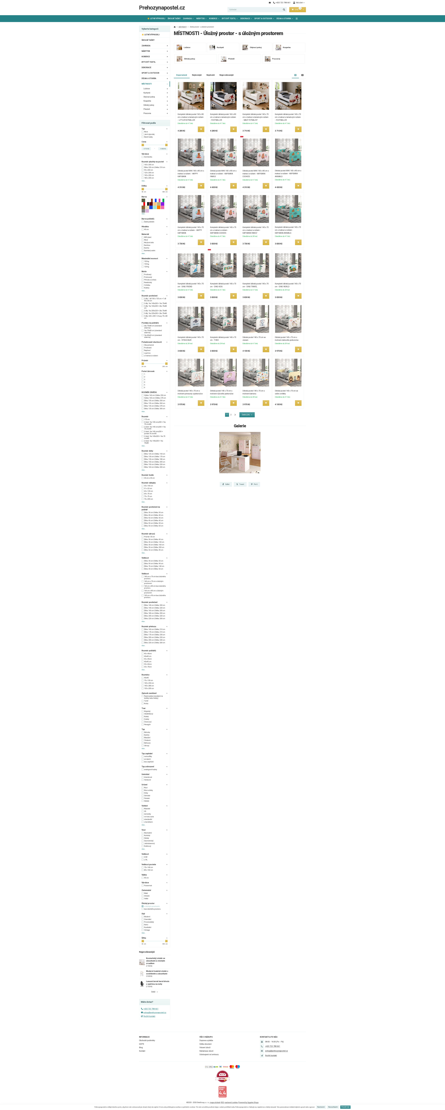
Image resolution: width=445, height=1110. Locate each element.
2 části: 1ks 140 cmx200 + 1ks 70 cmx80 (155, 423)
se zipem (147, 759)
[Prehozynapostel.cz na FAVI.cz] (222, 1076)
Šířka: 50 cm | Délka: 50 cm (153, 523)
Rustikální (147, 927)
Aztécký (147, 835)
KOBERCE (213, 18)
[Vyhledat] (284, 9)
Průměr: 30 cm (149, 537)
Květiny (146, 288)
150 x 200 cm (149, 688)
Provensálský (149, 922)
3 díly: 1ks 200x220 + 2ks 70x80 (155, 311)
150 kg (146, 264)
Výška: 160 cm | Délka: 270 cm (155, 398)
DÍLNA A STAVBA (284, 18)
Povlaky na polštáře (150, 323)
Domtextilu (148, 157)
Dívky (146, 793)
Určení (144, 785)
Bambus (147, 245)
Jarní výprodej (149, 134)
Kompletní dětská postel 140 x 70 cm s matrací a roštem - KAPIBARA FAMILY (256, 230)
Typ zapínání (147, 753)
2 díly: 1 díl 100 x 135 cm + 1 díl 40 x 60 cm (155, 300)
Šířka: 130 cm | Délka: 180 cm (154, 459)
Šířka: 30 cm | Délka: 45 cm (153, 539)
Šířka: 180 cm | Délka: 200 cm (154, 613)
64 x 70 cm (148, 494)
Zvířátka (147, 285)
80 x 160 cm (148, 870)
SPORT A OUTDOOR (263, 18)
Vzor (144, 830)
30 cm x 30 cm (149, 478)
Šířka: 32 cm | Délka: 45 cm (153, 550)
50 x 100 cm (148, 486)
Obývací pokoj (149, 97)
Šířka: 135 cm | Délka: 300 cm (154, 409)
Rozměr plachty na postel (153, 162)
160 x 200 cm (149, 165)
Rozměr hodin (148, 475)
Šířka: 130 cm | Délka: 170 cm (154, 456)
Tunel (146, 701)
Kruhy (146, 703)
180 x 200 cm (149, 178)
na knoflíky (148, 756)
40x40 (146, 678)
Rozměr (145, 416)
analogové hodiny (150, 769)
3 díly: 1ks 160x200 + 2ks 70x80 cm (155, 307)
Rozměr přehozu (149, 626)
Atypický (147, 711)
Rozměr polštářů (149, 651)
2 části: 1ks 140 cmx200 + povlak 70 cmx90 (153, 432)
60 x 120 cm (148, 491)
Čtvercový (147, 722)
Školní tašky (148, 137)
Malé (146, 893)
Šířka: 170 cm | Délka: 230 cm (154, 635)
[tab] (295, 75)
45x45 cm (147, 662)
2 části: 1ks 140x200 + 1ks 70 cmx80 (154, 437)
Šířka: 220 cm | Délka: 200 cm (154, 618)
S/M (145, 857)
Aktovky (147, 732)
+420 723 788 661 (150, 1009)
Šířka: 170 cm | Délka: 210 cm (154, 632)
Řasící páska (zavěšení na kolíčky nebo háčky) (153, 697)
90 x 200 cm (148, 170)
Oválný (146, 719)
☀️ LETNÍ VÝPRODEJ (156, 18)
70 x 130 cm (148, 680)
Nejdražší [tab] (211, 75)
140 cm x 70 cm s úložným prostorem (153, 582)
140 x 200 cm (149, 175)
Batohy (146, 735)
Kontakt (142, 1051)
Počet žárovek (148, 371)
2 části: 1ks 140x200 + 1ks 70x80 (153, 442)
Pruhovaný (148, 277)
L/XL (146, 860)
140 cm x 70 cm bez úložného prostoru (155, 578)
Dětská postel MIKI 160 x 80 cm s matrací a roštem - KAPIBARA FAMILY (223, 174)
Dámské (147, 796)
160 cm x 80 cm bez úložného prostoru (155, 587)
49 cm (146, 229)
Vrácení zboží (204, 1047)
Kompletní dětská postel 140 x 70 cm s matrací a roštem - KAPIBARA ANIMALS (288, 230)
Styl (143, 914)
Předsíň (146, 109)
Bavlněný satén (149, 250)
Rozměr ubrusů (148, 534)
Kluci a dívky (148, 790)
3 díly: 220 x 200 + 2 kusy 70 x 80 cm (155, 317)
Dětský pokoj (148, 105)
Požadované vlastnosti (152, 342)
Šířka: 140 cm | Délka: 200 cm (154, 605)
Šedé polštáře (149, 222)
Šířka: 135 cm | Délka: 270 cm (154, 406)
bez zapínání (149, 762)
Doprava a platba (206, 1040)
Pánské (147, 798)
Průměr (145, 360)
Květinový (147, 846)
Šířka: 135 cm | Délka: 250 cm (154, 401)
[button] (303, 9)
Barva (144, 197)
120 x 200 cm (149, 173)
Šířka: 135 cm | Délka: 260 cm (154, 403)
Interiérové (148, 777)
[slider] (143, 145)
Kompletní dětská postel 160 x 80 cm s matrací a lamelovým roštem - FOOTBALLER (223, 117)
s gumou (147, 353)
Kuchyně (146, 93)
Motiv (144, 271)
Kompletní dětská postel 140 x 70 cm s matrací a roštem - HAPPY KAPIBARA (191, 230)
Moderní (147, 917)
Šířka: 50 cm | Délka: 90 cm (153, 563)
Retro (146, 925)
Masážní (147, 738)
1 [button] (227, 415)
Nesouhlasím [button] (333, 1107)
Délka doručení (205, 1044)
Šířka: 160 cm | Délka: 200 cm (154, 467)
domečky (147, 814)
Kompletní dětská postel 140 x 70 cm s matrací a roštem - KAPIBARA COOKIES (223, 230)
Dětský (146, 838)
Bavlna (146, 248)
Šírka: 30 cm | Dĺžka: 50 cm (153, 569)
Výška (144, 875)
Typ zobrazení (148, 766)
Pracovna (147, 113)
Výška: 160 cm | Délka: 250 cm (155, 395)
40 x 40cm (148, 654)
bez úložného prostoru (152, 909)
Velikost (145, 558)
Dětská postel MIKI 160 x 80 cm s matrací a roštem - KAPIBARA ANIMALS (288, 174)
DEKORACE (245, 18)
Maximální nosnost (150, 258)
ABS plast (147, 237)
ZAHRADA (187, 18)
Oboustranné (149, 345)
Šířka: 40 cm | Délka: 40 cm (153, 515)
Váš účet (299, 3)
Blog (141, 1047)
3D (145, 811)
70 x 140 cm (148, 867)
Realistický (148, 282)
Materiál (145, 234)
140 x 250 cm (149, 683)
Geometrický (148, 841)
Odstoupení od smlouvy (209, 1054)
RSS (222, 1102)
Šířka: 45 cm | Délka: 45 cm (153, 520)
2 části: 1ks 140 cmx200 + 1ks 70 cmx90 (155, 428)
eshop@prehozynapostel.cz (154, 1012)
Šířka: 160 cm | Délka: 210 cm (154, 629)
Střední (146, 896)
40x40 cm (147, 656)
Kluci (146, 788)
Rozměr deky (147, 451)
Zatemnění (146, 890)
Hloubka (145, 226)
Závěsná (147, 740)
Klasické (147, 809)
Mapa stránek (215, 1102)
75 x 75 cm (148, 496)
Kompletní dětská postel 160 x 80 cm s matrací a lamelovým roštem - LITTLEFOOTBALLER (191, 117)
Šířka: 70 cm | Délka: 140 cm (154, 566)
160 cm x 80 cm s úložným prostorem (153, 592)
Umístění (145, 774)
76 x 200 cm (148, 499)
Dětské (146, 801)
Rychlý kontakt (149, 1016)
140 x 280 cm (149, 686)
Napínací (147, 350)
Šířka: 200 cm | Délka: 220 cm (154, 616)
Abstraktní (148, 833)
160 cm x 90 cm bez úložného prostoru (155, 596)
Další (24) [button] (246, 415)
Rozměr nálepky (149, 483)
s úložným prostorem (152, 906)
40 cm (146, 878)
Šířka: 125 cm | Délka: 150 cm (154, 454)
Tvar (144, 708)
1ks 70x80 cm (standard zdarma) (153, 332)
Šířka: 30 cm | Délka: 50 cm (153, 512)
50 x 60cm (148, 664)
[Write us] (262, 1056)
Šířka (144, 938)
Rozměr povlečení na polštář (151, 508)
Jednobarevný (149, 843)
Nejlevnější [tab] (197, 75)
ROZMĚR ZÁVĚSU (149, 392)
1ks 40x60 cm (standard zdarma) (153, 336)
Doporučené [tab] (181, 75)
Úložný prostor (148, 903)
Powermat (148, 885)
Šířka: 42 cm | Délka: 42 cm (153, 518)
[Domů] (175, 27)
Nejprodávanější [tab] (226, 75)
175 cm (147, 419)
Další (153, 992)
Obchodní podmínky (147, 1040)
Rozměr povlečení (149, 296)
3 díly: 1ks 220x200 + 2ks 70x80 (155, 313)
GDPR (141, 1044)
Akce (146, 132)
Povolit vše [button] (345, 1107)
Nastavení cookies (231, 1102)
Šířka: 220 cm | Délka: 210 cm (154, 167)
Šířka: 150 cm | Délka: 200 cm (154, 462)
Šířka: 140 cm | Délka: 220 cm (154, 608)
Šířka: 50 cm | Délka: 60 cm (153, 526)
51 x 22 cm (148, 488)
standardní (148, 819)
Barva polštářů (148, 219)
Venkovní (147, 780)
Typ (143, 129)
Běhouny (147, 743)
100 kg (146, 261)
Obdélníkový (148, 714)
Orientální (147, 919)
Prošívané (147, 348)
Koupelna (147, 101)
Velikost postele (149, 864)
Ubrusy (146, 746)
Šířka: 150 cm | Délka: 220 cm (154, 464)
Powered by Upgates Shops (248, 1102)
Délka (144, 186)
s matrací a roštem (151, 356)
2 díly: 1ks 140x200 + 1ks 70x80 (155, 303)
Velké (146, 898)
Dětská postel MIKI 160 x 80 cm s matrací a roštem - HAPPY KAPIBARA (191, 174)
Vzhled (145, 806)
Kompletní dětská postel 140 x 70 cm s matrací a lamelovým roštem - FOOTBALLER (288, 117)
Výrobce (145, 154)
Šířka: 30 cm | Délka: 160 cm (154, 545)
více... (144, 181)
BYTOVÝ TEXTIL (229, 18)
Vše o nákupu (206, 1037)
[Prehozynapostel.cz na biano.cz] (222, 1092)
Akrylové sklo (149, 242)
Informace (144, 1037)
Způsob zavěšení (149, 693)
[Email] (270, 2)
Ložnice (146, 89)
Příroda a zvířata (150, 280)
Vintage (147, 930)
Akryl (146, 240)
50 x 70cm (148, 667)
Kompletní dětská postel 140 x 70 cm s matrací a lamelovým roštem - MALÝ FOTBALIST (256, 117)
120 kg (146, 267)
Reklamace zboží (206, 1051)
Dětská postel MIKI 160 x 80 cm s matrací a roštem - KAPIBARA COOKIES (256, 174)
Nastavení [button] (321, 1107)
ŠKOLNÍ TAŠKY (174, 18)
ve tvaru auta (149, 817)
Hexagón (147, 724)
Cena (144, 142)
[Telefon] (262, 1046)
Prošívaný (147, 274)
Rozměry (145, 675)
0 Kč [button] (298, 9)
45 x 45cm (148, 659)
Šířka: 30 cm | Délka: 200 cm (154, 547)
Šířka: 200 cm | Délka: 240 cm (154, 640)
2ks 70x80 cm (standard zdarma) (153, 327)
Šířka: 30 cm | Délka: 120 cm (154, 542)
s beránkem (148, 822)
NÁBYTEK (200, 18)
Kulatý (146, 716)
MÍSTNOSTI (147, 84)
